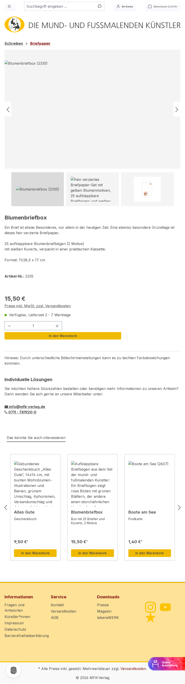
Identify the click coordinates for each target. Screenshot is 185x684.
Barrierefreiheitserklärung (27, 635)
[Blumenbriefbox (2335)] (92, 109)
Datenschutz (15, 629)
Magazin (104, 611)
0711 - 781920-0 (21, 412)
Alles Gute (24, 512)
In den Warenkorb (63, 336)
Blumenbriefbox (87, 512)
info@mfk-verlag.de (26, 406)
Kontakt (57, 605)
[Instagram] (150, 607)
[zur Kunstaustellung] (166, 663)
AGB (54, 617)
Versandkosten (63, 611)
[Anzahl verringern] (9, 325)
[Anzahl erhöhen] (57, 325)
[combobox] (59, 6)
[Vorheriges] (8, 109)
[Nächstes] (176, 109)
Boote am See (142, 512)
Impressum (14, 623)
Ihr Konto (127, 6)
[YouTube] (165, 607)
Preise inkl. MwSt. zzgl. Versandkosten (38, 306)
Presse (103, 605)
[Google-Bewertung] (150, 617)
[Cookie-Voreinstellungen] (13, 670)
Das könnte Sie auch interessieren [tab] (36, 437)
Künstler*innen (17, 616)
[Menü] (10, 6)
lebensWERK (108, 617)
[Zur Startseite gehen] (92, 25)
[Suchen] (99, 6)
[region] (92, 128)
